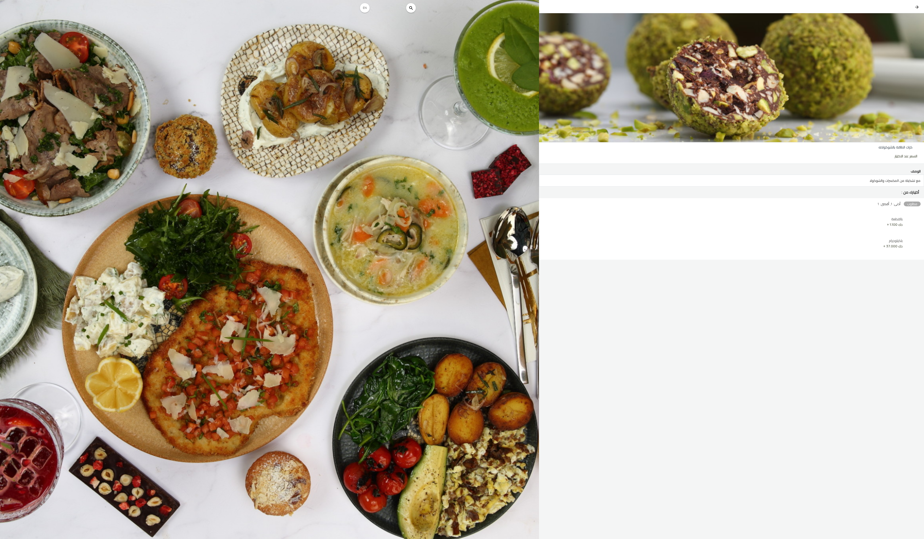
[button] (731, 192)
